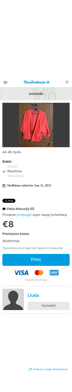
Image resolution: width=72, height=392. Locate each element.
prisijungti (24, 215)
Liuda (33, 295)
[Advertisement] (36, 40)
